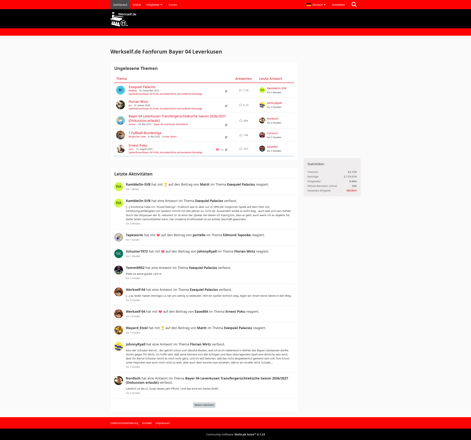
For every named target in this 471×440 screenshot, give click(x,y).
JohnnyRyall (274, 103)
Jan (130, 105)
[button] (316, 4)
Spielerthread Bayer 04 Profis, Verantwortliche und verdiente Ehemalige (165, 93)
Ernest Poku (138, 145)
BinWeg (133, 90)
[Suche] (354, 4)
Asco (131, 149)
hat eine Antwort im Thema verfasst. (181, 200)
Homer (132, 124)
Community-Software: (235, 434)
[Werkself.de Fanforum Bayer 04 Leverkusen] (235, 19)
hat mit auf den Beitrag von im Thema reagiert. (197, 184)
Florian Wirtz (138, 101)
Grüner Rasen (169, 136)
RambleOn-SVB (276, 88)
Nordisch (272, 118)
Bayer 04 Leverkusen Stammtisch (171, 124)
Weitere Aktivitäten (204, 405)
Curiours (272, 133)
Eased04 (272, 146)
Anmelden (338, 4)
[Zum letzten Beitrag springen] (262, 90)
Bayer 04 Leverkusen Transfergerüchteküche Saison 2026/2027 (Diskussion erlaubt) (177, 118)
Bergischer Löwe (137, 136)
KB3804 (352, 190)
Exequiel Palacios (142, 87)
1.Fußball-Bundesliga (145, 133)
